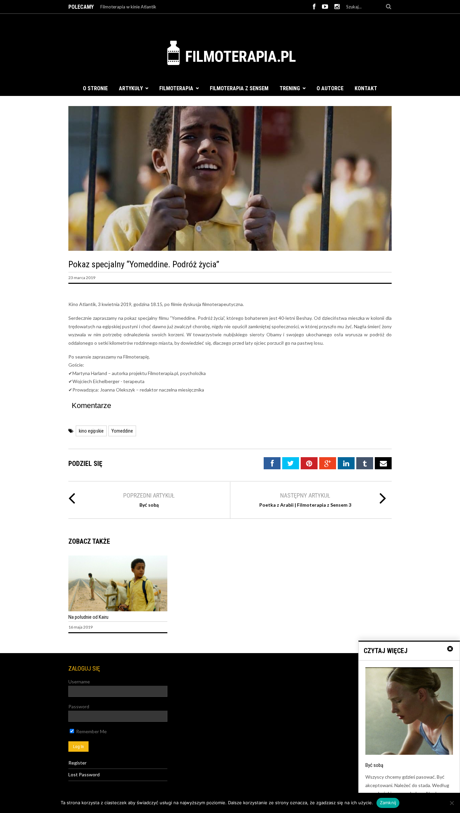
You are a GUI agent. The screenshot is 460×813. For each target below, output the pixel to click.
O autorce (330, 88)
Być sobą (149, 505)
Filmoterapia (176, 88)
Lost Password (84, 774)
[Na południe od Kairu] (117, 609)
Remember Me (91, 731)
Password (78, 706)
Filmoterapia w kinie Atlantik (128, 6)
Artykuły (131, 88)
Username (79, 681)
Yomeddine (122, 431)
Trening (290, 88)
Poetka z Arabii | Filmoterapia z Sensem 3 (305, 505)
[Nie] (451, 803)
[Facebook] (314, 7)
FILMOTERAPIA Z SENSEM (239, 88)
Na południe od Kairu (88, 617)
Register (77, 763)
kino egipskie (91, 431)
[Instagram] (337, 7)
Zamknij (388, 802)
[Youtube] (325, 7)
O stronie (95, 88)
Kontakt (366, 88)
